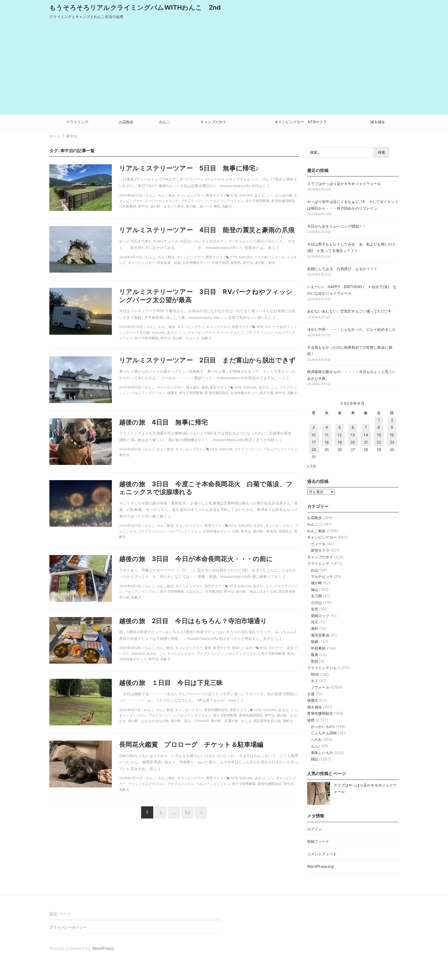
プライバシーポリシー (67, 927)
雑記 (314, 759)
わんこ (164, 122)
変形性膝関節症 (320, 713)
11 (327, 435)
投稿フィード (318, 841)
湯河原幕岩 (320, 635)
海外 (314, 628)
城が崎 (316, 583)
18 (327, 442)
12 (340, 435)
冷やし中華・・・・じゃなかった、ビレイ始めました (351, 329)
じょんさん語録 (324, 733)
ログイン (314, 829)
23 (392, 442)
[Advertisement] (224, 69)
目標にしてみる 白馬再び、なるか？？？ (342, 269)
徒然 (311, 720)
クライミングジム (322, 667)
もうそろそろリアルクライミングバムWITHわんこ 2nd (135, 7)
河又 (314, 622)
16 (392, 435)
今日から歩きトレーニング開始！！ (336, 226)
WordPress (103, 948)
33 (187, 812)
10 (313, 435)
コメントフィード (322, 854)
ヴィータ (318, 544)
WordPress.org (320, 866)
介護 (311, 694)
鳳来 (314, 654)
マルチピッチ (322, 576)
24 (313, 449)
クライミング (77, 122)
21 (366, 442)
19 (340, 442)
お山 (314, 570)
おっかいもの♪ (323, 726)
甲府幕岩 (318, 648)
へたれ (316, 739)
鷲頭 (314, 661)
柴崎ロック (320, 615)
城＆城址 (377, 122)
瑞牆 (314, 641)
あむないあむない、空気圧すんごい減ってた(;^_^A (349, 311)
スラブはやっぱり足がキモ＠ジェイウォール (344, 183)
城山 (314, 589)
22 (379, 442)
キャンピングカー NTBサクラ (301, 122)
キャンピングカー (322, 537)
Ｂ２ (314, 681)
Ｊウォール (320, 687)
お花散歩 (126, 122)
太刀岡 (316, 596)
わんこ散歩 (316, 531)
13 (353, 435)
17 (314, 442)
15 (379, 435)
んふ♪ (315, 746)
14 (366, 435)
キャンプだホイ (213, 122)
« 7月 (311, 466)
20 (352, 442)
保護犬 (312, 700)
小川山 (316, 602)
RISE (315, 674)
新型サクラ (320, 550)
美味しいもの (322, 752)
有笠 (314, 609)
